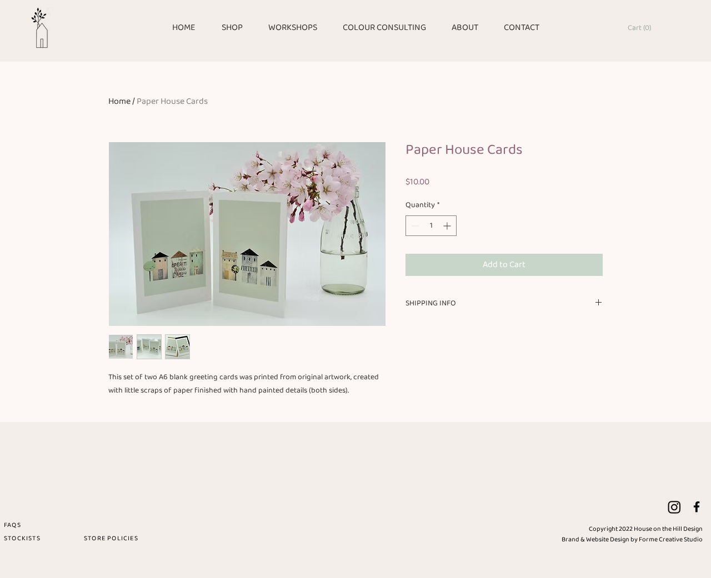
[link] (642, 27)
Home (119, 101)
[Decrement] (414, 225)
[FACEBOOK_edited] (696, 507)
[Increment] (448, 225)
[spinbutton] (431, 225)
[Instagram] (674, 507)
